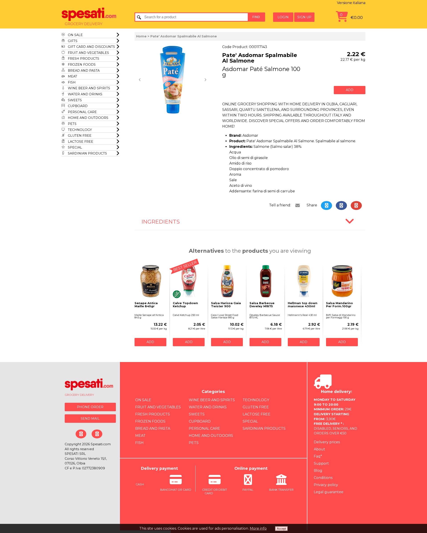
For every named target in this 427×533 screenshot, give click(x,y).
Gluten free (79, 136)
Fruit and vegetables (88, 53)
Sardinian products (87, 153)
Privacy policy (326, 485)
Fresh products (83, 59)
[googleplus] (356, 205)
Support (321, 463)
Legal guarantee (328, 492)
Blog (318, 470)
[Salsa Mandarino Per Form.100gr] (342, 281)
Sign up (304, 17)
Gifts (72, 41)
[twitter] (326, 205)
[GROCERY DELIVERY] (89, 385)
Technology (79, 130)
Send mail (90, 419)
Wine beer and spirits (88, 88)
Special (74, 147)
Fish (71, 82)
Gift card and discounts (91, 47)
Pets (72, 124)
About (319, 449)
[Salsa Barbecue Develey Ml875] (266, 281)
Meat (72, 76)
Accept (281, 528)
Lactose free (80, 142)
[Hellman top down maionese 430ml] (304, 281)
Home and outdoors (87, 118)
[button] (140, 79)
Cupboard (77, 106)
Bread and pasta (83, 71)
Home (141, 36)
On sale (75, 35)
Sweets (74, 100)
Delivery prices (327, 442)
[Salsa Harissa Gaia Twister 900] (227, 281)
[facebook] (341, 205)
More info (258, 528)
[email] (297, 205)
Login (283, 17)
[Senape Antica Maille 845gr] (151, 281)
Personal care (82, 112)
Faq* (318, 456)
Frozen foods (81, 65)
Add (349, 90)
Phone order (90, 407)
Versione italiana (351, 3)
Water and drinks (84, 94)
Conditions (323, 478)
